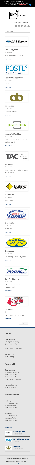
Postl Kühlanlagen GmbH (14, 77)
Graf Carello (9, 222)
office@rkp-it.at (17, 463)
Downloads (20, 1)
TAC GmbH (9, 164)
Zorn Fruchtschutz (12, 279)
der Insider (9, 309)
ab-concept (9, 105)
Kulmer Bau (9, 194)
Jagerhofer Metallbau (13, 134)
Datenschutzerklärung (13, 457)
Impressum (21, 457)
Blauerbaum (9, 250)
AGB (25, 457)
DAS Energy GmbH (12, 49)
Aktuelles (13, 1)
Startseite (6, 1)
